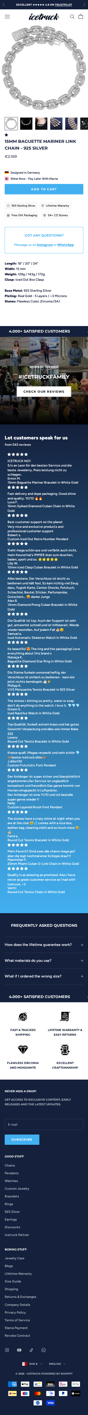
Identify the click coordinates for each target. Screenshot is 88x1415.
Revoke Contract (17, 1336)
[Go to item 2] (26, 123)
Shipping (11, 1289)
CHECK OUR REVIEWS (43, 391)
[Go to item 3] (41, 123)
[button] (7, 135)
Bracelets (12, 1196)
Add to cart (44, 189)
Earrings (11, 1219)
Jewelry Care (14, 1258)
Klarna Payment (16, 1328)
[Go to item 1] (11, 123)
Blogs (9, 1266)
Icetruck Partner (17, 1235)
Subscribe (22, 1139)
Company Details (17, 1305)
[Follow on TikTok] (31, 1350)
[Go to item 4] (56, 123)
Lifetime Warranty (18, 1274)
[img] (44, 454)
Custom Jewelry (17, 1189)
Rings (9, 1204)
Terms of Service (17, 1320)
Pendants (12, 1173)
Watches (11, 1181)
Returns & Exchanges (20, 1297)
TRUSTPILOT (63, 4)
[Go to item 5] (71, 123)
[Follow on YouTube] (19, 1350)
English (55, 1363)
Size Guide (13, 1281)
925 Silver (12, 1212)
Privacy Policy (15, 1312)
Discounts (12, 1227)
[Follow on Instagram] (7, 1350)
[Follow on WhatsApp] (43, 1350)
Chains (10, 1165)
